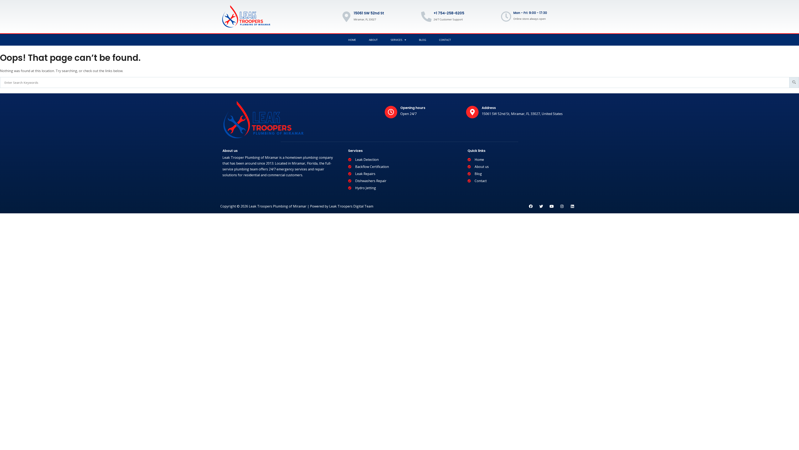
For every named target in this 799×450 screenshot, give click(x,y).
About (373, 40)
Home (352, 40)
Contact (445, 40)
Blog (422, 40)
